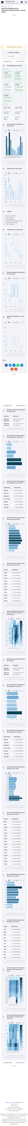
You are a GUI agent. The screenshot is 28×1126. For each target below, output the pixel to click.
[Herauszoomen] (16, 130)
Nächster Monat (20, 61)
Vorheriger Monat (7, 61)
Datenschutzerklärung (17, 1102)
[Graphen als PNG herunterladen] (6, 130)
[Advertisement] (14, 30)
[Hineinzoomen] (14, 130)
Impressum (8, 1102)
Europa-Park (10, 6)
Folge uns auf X (14, 1104)
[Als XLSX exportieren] (24, 130)
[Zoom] (9, 130)
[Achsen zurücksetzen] (21, 130)
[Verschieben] (11, 130)
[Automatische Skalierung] (19, 130)
